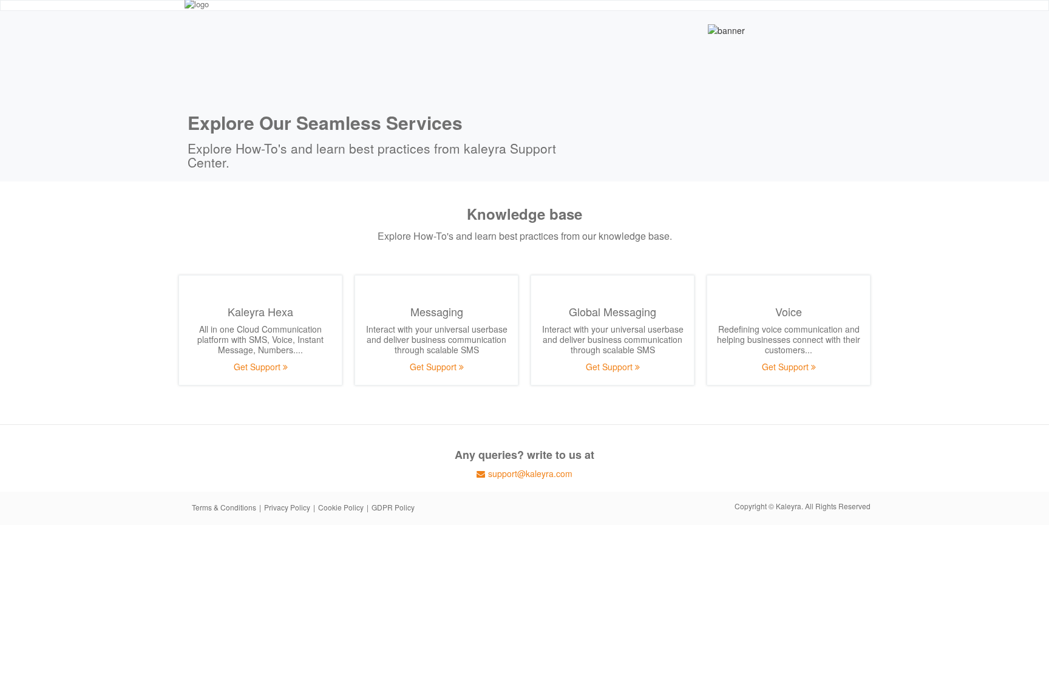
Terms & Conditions (224, 507)
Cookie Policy (341, 507)
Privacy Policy (287, 507)
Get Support (258, 367)
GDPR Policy (393, 507)
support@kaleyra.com (530, 473)
